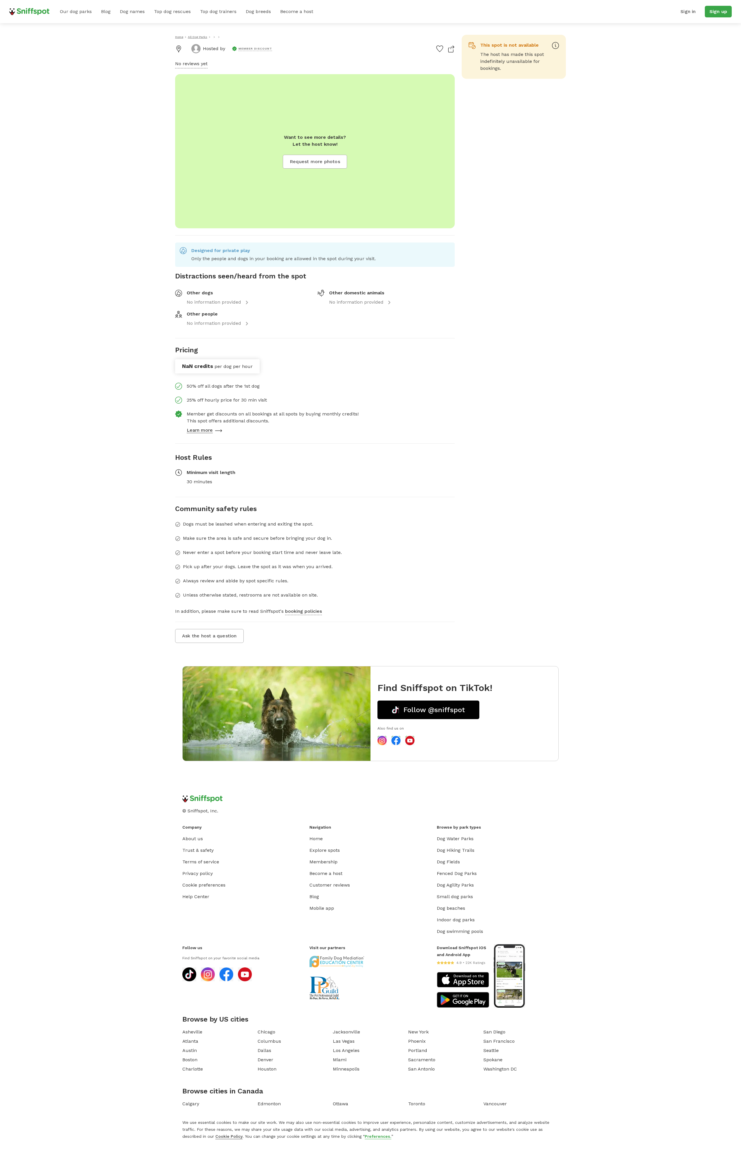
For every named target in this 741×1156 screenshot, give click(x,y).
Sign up (718, 11)
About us (192, 838)
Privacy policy (197, 873)
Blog (106, 11)
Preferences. (378, 1136)
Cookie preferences (203, 885)
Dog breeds (258, 11)
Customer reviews (329, 885)
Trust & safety (198, 850)
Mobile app (321, 908)
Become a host (296, 11)
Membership (323, 862)
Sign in (688, 11)
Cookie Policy (229, 1136)
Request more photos (315, 161)
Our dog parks (76, 11)
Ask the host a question (209, 636)
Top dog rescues (172, 11)
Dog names (132, 11)
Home (316, 838)
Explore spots (324, 850)
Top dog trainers (218, 11)
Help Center (195, 896)
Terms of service (200, 862)
